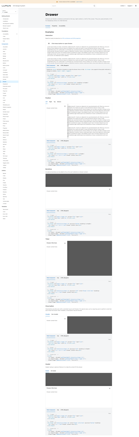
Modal (4, 109)
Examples (47, 25)
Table (4, 151)
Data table (5, 74)
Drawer (4, 81)
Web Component (51, 65)
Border (4, 173)
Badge (4, 56)
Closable (47, 314)
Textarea (5, 158)
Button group (6, 65)
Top (55, 101)
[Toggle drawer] (48, 43)
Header (4, 95)
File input (5, 88)
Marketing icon (6, 105)
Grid (4, 41)
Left (46, 101)
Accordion (5, 46)
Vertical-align (6, 201)
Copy (109, 73)
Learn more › (79, 1)
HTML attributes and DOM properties (71, 38)
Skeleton (5, 142)
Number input (6, 111)
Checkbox (5, 72)
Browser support (7, 25)
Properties (54, 25)
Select (4, 137)
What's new (5, 28)
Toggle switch (6, 163)
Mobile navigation (7, 107)
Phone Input (6, 116)
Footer (4, 93)
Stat (4, 146)
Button (5, 63)
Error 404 (5, 214)
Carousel (5, 70)
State (4, 218)
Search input (6, 135)
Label (4, 100)
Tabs (4, 153)
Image (4, 182)
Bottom (59, 101)
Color (4, 36)
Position (5, 189)
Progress (5, 128)
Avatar (4, 53)
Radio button (6, 130)
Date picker (5, 77)
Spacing (5, 196)
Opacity (5, 185)
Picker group (6, 121)
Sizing (4, 194)
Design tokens (6, 38)
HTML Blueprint (65, 65)
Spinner (4, 144)
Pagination (5, 114)
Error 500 (5, 216)
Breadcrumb (6, 60)
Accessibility (62, 25)
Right (50, 101)
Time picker (5, 160)
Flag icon (5, 91)
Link (5, 103)
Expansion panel (7, 86)
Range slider (6, 132)
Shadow (5, 192)
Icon (4, 98)
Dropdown (5, 84)
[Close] (64, 106)
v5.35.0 (122, 5)
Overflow (5, 187)
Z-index (4, 203)
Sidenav (5, 139)
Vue (58, 65)
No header (53, 370)
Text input (5, 156)
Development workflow (8, 23)
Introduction (6, 19)
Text (4, 199)
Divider (4, 79)
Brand (4, 58)
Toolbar (4, 165)
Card (4, 67)
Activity (4, 49)
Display (4, 178)
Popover (5, 123)
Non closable (54, 314)
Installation (5, 21)
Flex (4, 180)
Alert (4, 51)
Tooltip (4, 167)
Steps (4, 149)
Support (130, 5)
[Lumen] (7, 5)
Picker (4, 118)
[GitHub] (135, 5)
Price (4, 125)
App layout (5, 209)
